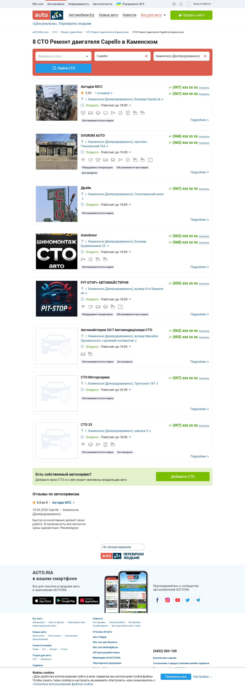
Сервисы (38, 665)
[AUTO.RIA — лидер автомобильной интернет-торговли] (48, 15)
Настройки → (202, 676)
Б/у (44, 649)
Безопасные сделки (164, 657)
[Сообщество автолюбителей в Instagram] (167, 600)
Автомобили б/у (81, 15)
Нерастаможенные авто (44, 626)
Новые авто (108, 15)
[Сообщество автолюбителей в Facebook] (157, 600)
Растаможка (134, 622)
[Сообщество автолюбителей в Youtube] (177, 600)
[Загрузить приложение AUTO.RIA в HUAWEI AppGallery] (89, 600)
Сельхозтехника (42, 645)
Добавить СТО (182, 476)
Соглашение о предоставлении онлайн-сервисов (181, 663)
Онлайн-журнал (100, 626)
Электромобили (40, 639)
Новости (129, 15)
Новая (36, 649)
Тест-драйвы (99, 622)
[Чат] (174, 4)
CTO (35, 659)
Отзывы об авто (102, 631)
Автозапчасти (102, 4)
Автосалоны (39, 636)
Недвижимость (78, 4)
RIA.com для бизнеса (105, 642)
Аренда (53, 649)
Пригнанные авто (76, 622)
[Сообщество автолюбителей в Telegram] (198, 600)
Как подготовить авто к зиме (126, 626)
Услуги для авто (42, 655)
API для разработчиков (106, 652)
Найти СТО (66, 68)
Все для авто (151, 15)
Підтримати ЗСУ (133, 4)
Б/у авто (37, 618)
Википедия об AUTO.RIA (106, 657)
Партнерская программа (107, 663)
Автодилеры (39, 622)
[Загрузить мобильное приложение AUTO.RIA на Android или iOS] (126, 592)
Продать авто (193, 15)
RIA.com (38, 4)
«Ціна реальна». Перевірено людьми (62, 23)
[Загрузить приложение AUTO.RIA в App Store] (43, 600)
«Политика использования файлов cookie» (63, 684)
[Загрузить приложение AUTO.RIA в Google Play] (66, 600)
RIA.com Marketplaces (105, 647)
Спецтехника (71, 636)
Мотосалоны (54, 636)
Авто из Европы (56, 622)
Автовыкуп (46, 659)
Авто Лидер (99, 637)
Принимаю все (175, 676)
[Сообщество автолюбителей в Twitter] (188, 600)
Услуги (64, 649)
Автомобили (56, 4)
